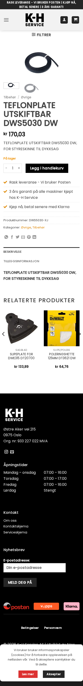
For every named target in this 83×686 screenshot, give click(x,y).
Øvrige (26, 97)
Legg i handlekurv (47, 168)
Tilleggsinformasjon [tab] (21, 261)
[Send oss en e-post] (12, 452)
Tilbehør (9, 97)
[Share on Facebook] (12, 237)
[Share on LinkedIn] (34, 237)
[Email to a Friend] (23, 237)
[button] (6, 19)
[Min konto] (64, 20)
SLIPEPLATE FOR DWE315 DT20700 (21, 356)
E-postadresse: (16, 560)
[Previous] (11, 64)
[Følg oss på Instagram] (6, 452)
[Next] (72, 64)
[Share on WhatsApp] (6, 237)
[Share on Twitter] (17, 237)
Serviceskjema (15, 532)
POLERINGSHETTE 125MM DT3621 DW (62, 356)
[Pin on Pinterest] (29, 237)
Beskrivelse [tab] (12, 252)
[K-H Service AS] (34, 20)
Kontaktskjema (15, 526)
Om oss (10, 520)
